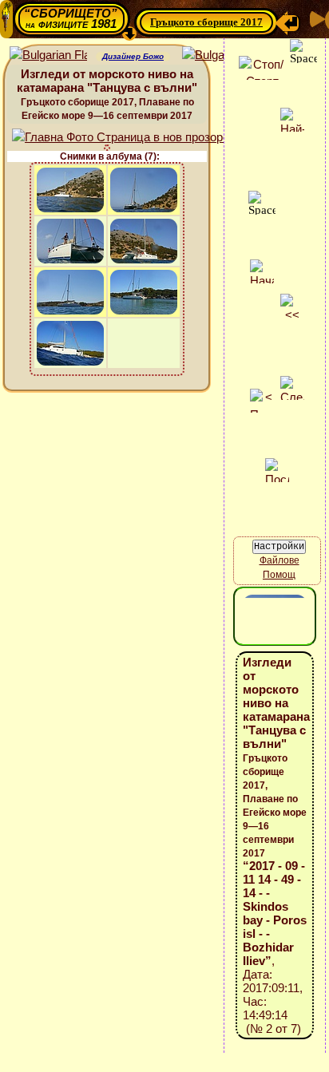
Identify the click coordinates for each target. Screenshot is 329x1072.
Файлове (279, 560)
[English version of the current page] (48, 55)
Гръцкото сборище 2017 (206, 22)
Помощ (279, 574)
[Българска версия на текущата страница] (220, 55)
